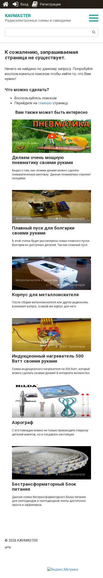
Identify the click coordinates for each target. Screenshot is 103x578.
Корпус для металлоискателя (45, 294)
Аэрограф (22, 422)
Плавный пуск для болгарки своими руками (43, 230)
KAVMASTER (18, 15)
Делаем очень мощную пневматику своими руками (42, 160)
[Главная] (5, 4)
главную (45, 103)
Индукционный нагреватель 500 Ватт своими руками (48, 358)
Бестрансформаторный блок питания (44, 486)
